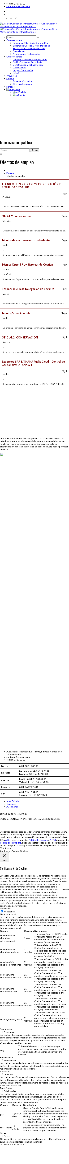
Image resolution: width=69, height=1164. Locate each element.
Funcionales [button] (6, 1029)
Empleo (10, 173)
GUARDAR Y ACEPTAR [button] (12, 1144)
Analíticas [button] (5, 1071)
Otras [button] (3, 1133)
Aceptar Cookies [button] (20, 851)
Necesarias (9, 911)
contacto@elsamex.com (18, 6)
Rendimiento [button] (6, 1057)
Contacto (11, 804)
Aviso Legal (12, 806)
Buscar (34, 150)
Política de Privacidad (10, 842)
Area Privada (12, 801)
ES (11, 18)
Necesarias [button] (5, 908)
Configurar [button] (5, 851)
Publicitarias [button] (6, 1088)
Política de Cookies (38, 840)
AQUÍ (8, 840)
